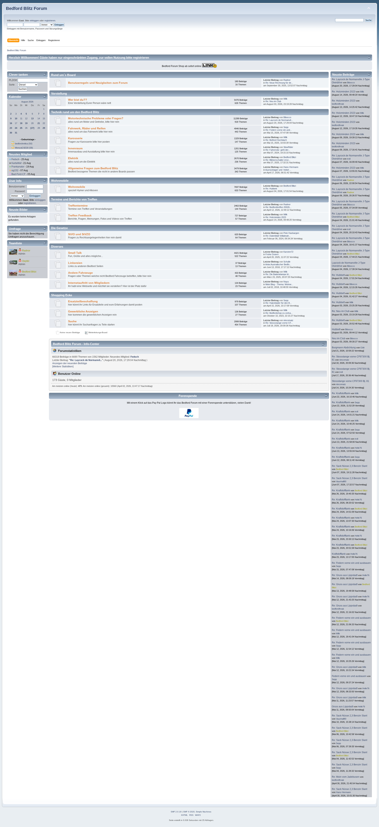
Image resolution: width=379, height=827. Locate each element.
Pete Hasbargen (291, 233)
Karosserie (75, 138)
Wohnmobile (76, 186)
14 (39, 118)
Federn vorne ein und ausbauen (349, 676)
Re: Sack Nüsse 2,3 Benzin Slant (349, 466)
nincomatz (288, 320)
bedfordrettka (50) (23, 143)
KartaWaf (16, 163)
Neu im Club (338, 338)
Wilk (285, 99)
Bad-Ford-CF (18, 174)
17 (16, 123)
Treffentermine (78, 205)
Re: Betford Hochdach (276, 140)
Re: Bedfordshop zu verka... (279, 313)
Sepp (285, 127)
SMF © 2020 (189, 812)
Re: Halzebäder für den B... (278, 303)
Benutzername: (17, 186)
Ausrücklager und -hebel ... (278, 170)
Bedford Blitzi (29, 271)
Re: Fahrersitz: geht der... (277, 150)
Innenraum (75, 148)
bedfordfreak (338, 104)
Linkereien (75, 262)
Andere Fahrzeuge (80, 272)
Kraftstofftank (339, 554)
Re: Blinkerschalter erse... (277, 160)
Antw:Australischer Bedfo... (278, 264)
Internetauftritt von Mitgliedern (89, 282)
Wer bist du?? (77, 99)
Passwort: (20, 191)
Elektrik (73, 158)
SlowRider (288, 147)
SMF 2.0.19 (176, 812)
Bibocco (287, 117)
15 (44, 118)
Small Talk (75, 252)
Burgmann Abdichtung (344, 347)
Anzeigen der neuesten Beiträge (69, 363)
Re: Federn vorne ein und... (278, 130)
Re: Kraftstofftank (341, 393)
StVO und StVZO (79, 234)
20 (32, 123)
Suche (72, 321)
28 (39, 128)
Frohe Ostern (272, 254)
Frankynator (17, 166)
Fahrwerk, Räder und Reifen (87, 128)
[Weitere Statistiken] (62, 366)
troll (348, 159)
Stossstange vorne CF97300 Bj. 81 (350, 381)
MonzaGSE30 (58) (24, 148)
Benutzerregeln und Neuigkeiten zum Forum (98, 82)
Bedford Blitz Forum (26, 8)
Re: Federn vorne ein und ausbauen (351, 563)
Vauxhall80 (341, 481)
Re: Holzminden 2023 (275, 217)
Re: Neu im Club (273, 101)
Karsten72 (288, 252)
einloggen (34, 20)
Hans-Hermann (290, 167)
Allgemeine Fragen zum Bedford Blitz (93, 168)
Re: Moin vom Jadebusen (345, 776)
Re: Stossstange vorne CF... (279, 323)
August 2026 (27, 102)
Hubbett (336, 329)
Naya (286, 281)
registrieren (49, 20)
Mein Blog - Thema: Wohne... (279, 284)
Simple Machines (203, 812)
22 (44, 123)
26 (26, 128)
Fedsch (15, 159)
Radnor (26, 250)
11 (21, 118)
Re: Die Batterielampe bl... (277, 274)
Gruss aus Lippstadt (342, 706)
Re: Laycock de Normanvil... (279, 120)
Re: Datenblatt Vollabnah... (278, 236)
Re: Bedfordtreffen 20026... (278, 207)
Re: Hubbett (271, 188)
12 (26, 118)
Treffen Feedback (80, 215)
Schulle (286, 261)
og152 (14, 170)
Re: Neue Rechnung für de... (279, 83)
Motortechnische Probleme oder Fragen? (95, 118)
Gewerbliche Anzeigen (83, 311)
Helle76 (358, 448)
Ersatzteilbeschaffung (83, 301)
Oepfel (25, 261)
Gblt (362, 347)
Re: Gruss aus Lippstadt (344, 575)
